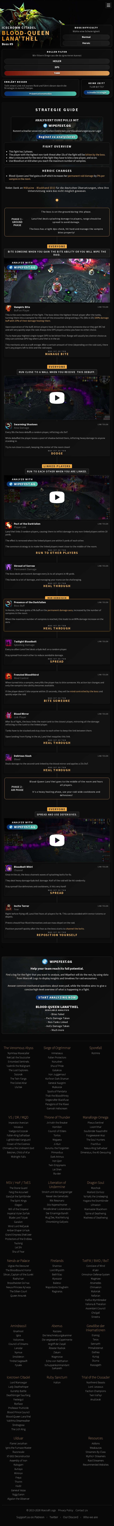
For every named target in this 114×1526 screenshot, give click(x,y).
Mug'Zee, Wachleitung (57, 1217)
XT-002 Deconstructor (18, 1456)
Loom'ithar (95, 1127)
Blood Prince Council (18, 1412)
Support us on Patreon (30, 1517)
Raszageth (95, 1365)
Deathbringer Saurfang (18, 1395)
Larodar (18, 1348)
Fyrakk (18, 1365)
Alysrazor (57, 1278)
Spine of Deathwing (95, 1213)
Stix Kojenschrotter (57, 1204)
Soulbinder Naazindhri (95, 1131)
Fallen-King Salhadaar (18, 1135)
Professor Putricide (18, 1408)
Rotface (18, 1403)
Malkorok (57, 1087)
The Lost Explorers (18, 1070)
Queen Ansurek (18, 1295)
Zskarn (57, 1352)
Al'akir (95, 1270)
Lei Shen (57, 1169)
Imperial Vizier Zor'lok (18, 1213)
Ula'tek (18, 1087)
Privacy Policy (65, 1510)
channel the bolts (75, 928)
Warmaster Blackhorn (95, 1209)
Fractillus (95, 1144)
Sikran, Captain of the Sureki (18, 1274)
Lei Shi (18, 1247)
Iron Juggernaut (57, 1074)
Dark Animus (57, 1156)
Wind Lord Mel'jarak (18, 1226)
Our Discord (70, 1517)
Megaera (57, 1139)
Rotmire (95, 1053)
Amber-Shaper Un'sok (18, 1230)
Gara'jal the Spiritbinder (18, 1196)
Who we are (90, 1517)
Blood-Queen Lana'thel (18, 1416)
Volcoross (18, 1339)
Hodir (18, 1486)
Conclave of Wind (95, 1266)
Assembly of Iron (18, 1460)
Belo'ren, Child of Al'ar (18, 1152)
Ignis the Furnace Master (18, 1447)
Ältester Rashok (57, 1348)
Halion (57, 1382)
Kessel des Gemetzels (57, 1196)
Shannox (57, 1266)
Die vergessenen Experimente (57, 1339)
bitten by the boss (95, 154)
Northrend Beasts (95, 1382)
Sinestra (95, 1316)
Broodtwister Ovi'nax (18, 1283)
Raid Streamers (96, 1460)
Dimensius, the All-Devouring (95, 1152)
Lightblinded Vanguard (18, 1139)
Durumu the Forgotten (57, 1148)
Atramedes (95, 1283)
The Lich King (18, 1429)
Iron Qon (57, 1160)
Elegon (18, 1204)
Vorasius (18, 1127)
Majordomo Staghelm (57, 1287)
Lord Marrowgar (18, 1382)
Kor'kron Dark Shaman (57, 1078)
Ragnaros (57, 1291)
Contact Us (82, 1510)
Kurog (95, 1356)
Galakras (57, 1070)
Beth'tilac (57, 1274)
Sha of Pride (57, 1066)
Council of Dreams (18, 1344)
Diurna (95, 1360)
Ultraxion (95, 1204)
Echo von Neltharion (57, 1361)
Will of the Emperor (18, 1209)
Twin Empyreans (57, 1165)
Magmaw (95, 1278)
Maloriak (95, 1291)
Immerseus (57, 1053)
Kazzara (57, 1331)
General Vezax (18, 1490)
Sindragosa (18, 1425)
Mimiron (18, 1473)
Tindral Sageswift (18, 1361)
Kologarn (18, 1464)
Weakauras (96, 1447)
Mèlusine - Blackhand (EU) (39, 187)
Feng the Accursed (18, 1192)
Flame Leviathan (18, 1443)
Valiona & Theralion (95, 1304)
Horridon (57, 1127)
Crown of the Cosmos (18, 1144)
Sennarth (95, 1343)
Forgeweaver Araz (95, 1135)
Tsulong (18, 1243)
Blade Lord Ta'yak (18, 1217)
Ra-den (57, 1173)
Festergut (18, 1399)
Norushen (57, 1061)
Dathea (95, 1352)
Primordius (57, 1152)
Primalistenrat (95, 1348)
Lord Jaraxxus (95, 1386)
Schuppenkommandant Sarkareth (57, 1367)
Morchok (95, 1188)
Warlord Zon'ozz (95, 1192)
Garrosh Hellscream (57, 1108)
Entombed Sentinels (18, 1061)
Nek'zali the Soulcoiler (18, 1057)
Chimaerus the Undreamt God (18, 1148)
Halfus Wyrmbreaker (95, 1300)
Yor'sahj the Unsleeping (96, 1196)
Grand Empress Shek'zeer (18, 1234)
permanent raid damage (81, 175)
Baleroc (57, 1283)
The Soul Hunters (95, 1139)
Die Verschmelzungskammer (57, 1335)
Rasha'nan (18, 1278)
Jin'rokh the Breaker (57, 1122)
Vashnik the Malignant (18, 1066)
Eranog (95, 1335)
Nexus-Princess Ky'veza (18, 1287)
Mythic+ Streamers (95, 1456)
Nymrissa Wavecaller (18, 1053)
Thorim (18, 1481)
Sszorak (18, 1074)
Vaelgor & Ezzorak (18, 1131)
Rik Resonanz (57, 1200)
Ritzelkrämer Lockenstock (57, 1209)
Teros (95, 1339)
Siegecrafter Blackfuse (57, 1099)
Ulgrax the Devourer (18, 1266)
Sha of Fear (18, 1251)
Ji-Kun (57, 1144)
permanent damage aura (60, 610)
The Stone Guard (18, 1188)
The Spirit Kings (18, 1200)
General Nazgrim (57, 1083)
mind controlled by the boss (84, 691)
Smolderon (18, 1356)
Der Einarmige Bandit (57, 1213)
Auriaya (18, 1469)
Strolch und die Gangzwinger (57, 1192)
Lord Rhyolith (57, 1270)
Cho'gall (95, 1312)
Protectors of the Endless (18, 1239)
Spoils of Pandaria (57, 1091)
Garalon (18, 1222)
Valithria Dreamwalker (18, 1420)
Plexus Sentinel (96, 1122)
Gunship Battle (18, 1391)
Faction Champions (95, 1391)
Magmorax (57, 1356)
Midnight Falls (18, 1156)
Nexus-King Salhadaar (95, 1148)
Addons (96, 1443)
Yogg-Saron (18, 1494)
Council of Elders (57, 1131)
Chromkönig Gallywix (57, 1221)
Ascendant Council (96, 1308)
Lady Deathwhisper (18, 1386)
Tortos (57, 1135)
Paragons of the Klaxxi (57, 1104)
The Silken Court (18, 1291)
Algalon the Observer (18, 1498)
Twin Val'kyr (96, 1395)
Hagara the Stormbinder (95, 1200)
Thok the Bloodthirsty (57, 1095)
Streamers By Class (96, 1452)
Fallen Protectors (57, 1057)
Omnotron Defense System (96, 1274)
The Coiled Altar (18, 1083)
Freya (18, 1477)
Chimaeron (95, 1287)
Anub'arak (95, 1399)
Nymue (18, 1352)
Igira (18, 1335)
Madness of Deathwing (96, 1217)
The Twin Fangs (18, 1078)
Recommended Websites (96, 1464)
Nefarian (95, 1295)
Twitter (53, 1517)
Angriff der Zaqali (57, 1344)
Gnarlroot (18, 1331)
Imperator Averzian (18, 1122)
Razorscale (18, 1452)
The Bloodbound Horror (18, 1270)
